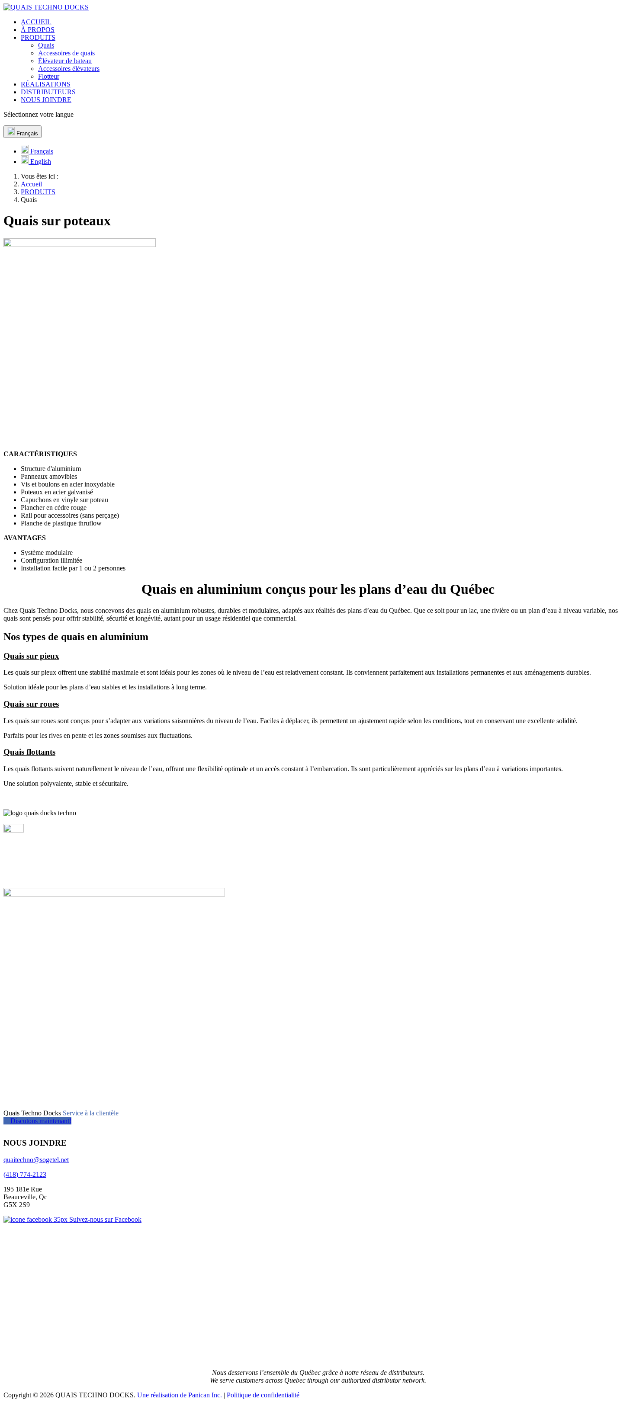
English (40, 161)
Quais (46, 45)
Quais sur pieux (31, 655)
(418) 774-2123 (24, 1174)
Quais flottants (29, 751)
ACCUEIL (36, 22)
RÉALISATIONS (46, 84)
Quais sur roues (31, 703)
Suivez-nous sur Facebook (104, 1219)
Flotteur (48, 76)
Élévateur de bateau (65, 60)
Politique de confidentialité (263, 1395)
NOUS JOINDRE (46, 99)
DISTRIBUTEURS (48, 92)
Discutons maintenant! (40, 1120)
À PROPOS (38, 29)
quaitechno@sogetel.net (36, 1159)
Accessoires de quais (66, 53)
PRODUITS (38, 37)
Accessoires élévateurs (69, 68)
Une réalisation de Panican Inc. (179, 1395)
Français (26, 133)
